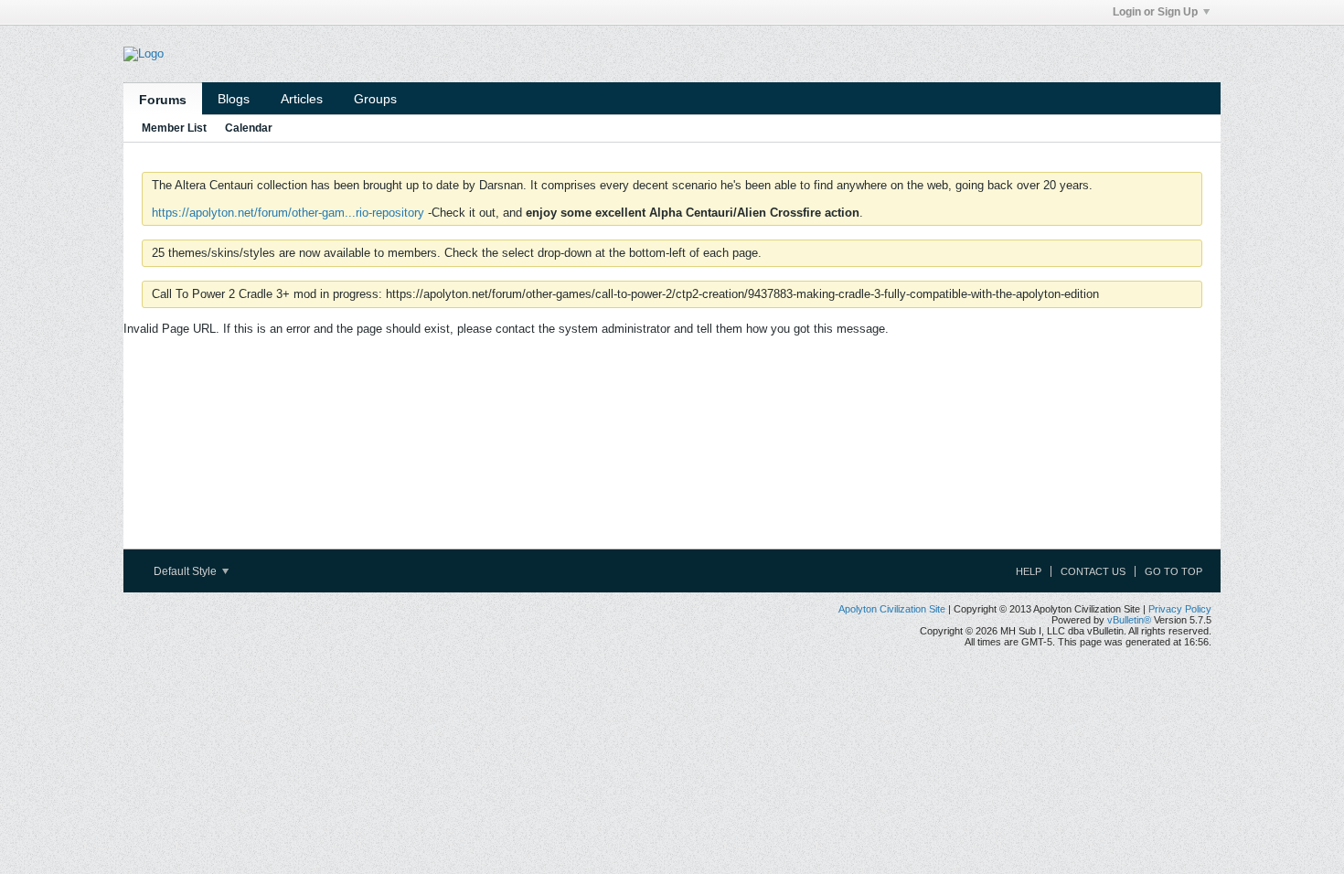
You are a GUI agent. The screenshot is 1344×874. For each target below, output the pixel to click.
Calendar (248, 128)
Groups (375, 98)
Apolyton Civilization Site (891, 608)
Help (1028, 571)
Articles (302, 98)
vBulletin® (1129, 619)
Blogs (234, 98)
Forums (163, 99)
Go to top (1173, 571)
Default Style (186, 571)
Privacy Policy (1179, 608)
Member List (174, 128)
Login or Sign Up (1155, 11)
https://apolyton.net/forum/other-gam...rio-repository (288, 212)
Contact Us (1093, 571)
